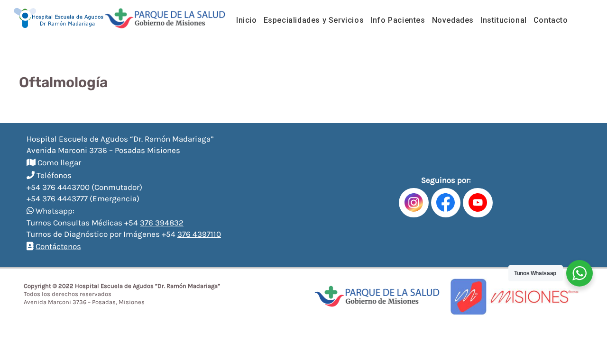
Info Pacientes (397, 20)
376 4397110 (199, 234)
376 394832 (162, 222)
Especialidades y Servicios (314, 20)
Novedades (453, 20)
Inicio (246, 20)
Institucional (503, 20)
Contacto (550, 20)
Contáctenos (58, 246)
